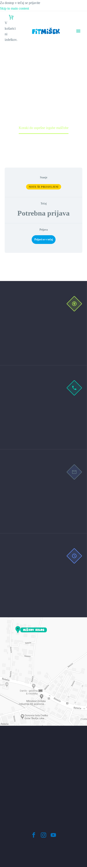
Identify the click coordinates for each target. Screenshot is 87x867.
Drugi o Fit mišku (78, 65)
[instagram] (43, 835)
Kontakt (80, 87)
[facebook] (33, 835)
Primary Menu (78, 31)
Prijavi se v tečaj (43, 239)
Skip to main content (14, 8)
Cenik (78, 54)
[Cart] (11, 17)
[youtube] (53, 835)
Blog (77, 76)
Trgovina (80, 82)
